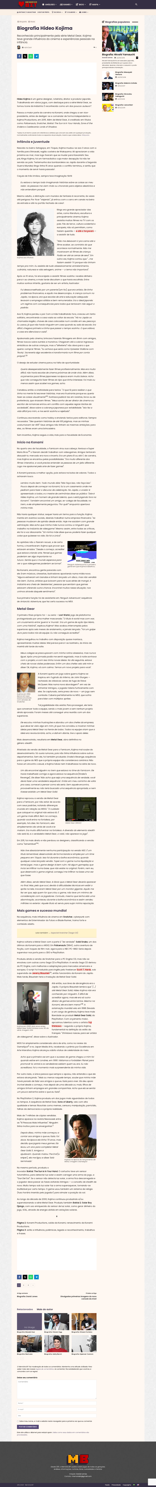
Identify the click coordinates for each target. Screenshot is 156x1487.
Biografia (23, 22)
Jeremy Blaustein (41, 973)
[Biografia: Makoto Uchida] (108, 86)
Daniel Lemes (107, 57)
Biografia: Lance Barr (124, 105)
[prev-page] (18, 1358)
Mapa (95, 4)
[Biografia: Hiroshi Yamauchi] (120, 39)
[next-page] (22, 1358)
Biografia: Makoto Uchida (126, 83)
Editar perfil (43, 12)
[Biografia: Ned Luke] (29, 1343)
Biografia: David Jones (27, 1296)
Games (67, 4)
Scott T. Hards (84, 969)
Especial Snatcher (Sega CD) (64, 933)
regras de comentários (45, 1369)
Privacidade (116, 1485)
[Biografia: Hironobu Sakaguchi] (108, 97)
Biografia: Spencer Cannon (82, 1354)
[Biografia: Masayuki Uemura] (108, 75)
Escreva (57, 12)
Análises (50, 4)
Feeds (107, 1485)
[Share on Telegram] (36, 56)
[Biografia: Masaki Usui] (29, 1321)
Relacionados (25, 1309)
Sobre (84, 12)
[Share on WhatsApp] (30, 56)
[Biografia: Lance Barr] (108, 108)
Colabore (71, 12)
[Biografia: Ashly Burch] (56, 1343)
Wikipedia (85, 135)
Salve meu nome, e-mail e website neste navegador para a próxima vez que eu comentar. (55, 1421)
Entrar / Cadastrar (27, 12)
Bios (81, 4)
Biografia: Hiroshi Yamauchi (118, 54)
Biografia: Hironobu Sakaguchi (123, 95)
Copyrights (127, 1485)
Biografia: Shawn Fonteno (82, 1332)
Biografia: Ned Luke (24, 1354)
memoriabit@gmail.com (82, 1476)
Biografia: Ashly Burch (53, 1354)
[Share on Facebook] (19, 56)
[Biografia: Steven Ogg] (56, 1321)
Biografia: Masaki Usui (26, 1332)
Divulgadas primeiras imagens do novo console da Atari (79, 1297)
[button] (136, 5)
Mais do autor (45, 1309)
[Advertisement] (57, 78)
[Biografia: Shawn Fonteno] (84, 1321)
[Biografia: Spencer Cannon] (84, 1343)
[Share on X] (25, 56)
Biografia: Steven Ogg (53, 1332)
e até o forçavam (85, 231)
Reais (33, 22)
